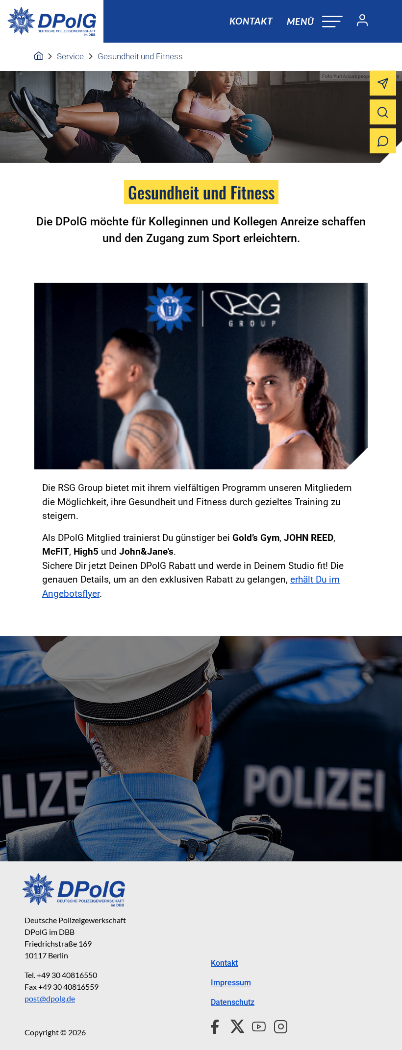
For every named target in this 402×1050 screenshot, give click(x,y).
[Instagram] (277, 1025)
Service (70, 56)
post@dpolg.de (50, 998)
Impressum (231, 982)
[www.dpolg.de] (38, 56)
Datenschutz (232, 1002)
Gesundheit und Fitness (140, 56)
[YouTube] (255, 1025)
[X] (233, 1025)
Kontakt (251, 20)
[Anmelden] (358, 21)
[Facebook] (217, 1025)
